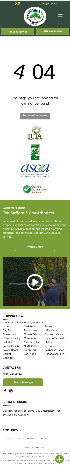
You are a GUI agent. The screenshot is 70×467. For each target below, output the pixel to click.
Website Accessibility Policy (43, 456)
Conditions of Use (50, 453)
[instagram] (10, 391)
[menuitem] (8, 438)
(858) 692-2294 (12, 374)
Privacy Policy (7, 453)
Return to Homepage (35, 115)
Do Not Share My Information (28, 453)
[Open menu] (60, 16)
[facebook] (5, 391)
